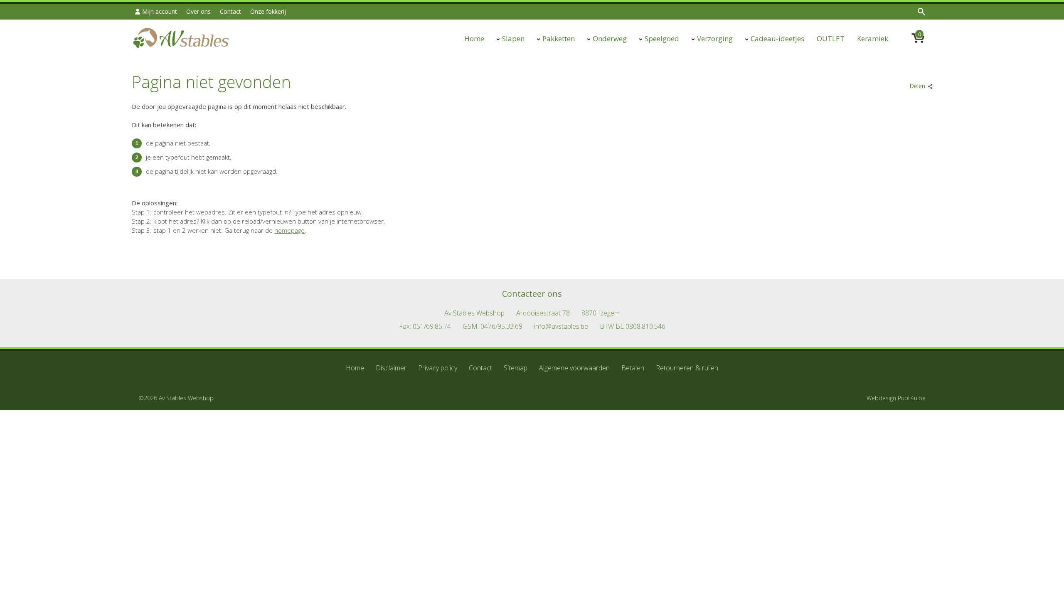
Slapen (513, 38)
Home (474, 38)
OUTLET (831, 38)
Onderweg (610, 38)
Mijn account (159, 11)
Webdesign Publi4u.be (896, 398)
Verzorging (715, 38)
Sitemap (515, 367)
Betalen (632, 367)
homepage (289, 230)
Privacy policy (437, 367)
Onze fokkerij (268, 11)
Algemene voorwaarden (574, 367)
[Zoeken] (922, 12)
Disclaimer (391, 367)
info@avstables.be (561, 326)
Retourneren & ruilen (687, 367)
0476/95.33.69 (501, 326)
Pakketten (558, 38)
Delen (917, 86)
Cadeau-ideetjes (777, 38)
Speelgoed (662, 38)
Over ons (198, 11)
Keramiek (872, 38)
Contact (230, 11)
